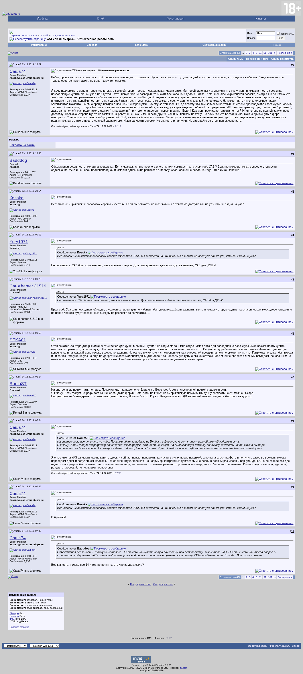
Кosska (17, 198)
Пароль (251, 38)
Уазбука (42, 18)
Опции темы (235, 58)
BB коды (14, 613)
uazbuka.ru (31, 35)
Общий (44, 35)
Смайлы (14, 616)
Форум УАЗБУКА (280, 645)
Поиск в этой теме (257, 58)
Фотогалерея (175, 18)
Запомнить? (287, 33)
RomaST (18, 383)
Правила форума (19, 627)
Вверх (295, 645)
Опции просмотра (282, 58)
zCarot (183, 667)
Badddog (18, 160)
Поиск (277, 44)
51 (265, 52)
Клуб (100, 18)
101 (270, 52)
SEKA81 (18, 340)
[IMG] (13, 618)
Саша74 (18, 71)
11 (260, 52)
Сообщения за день (214, 44)
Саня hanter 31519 (28, 286)
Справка (92, 44)
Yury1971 (19, 241)
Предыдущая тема (140, 584)
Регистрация (39, 44)
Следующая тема (163, 584)
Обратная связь (257, 645)
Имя (249, 33)
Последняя (284, 52)
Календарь (141, 44)
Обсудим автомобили (63, 35)
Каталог (261, 18)
